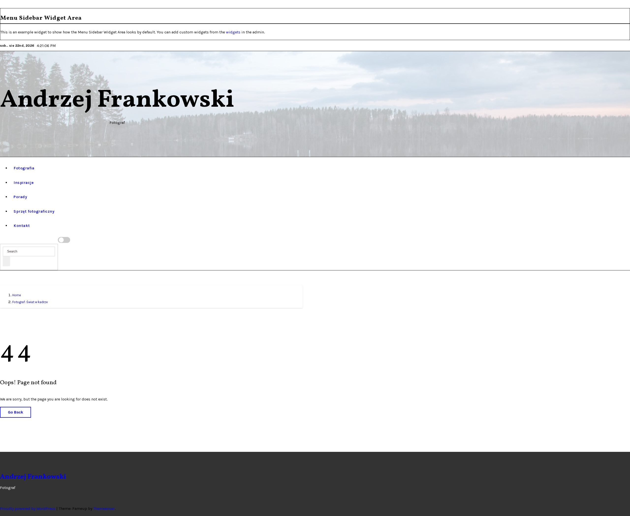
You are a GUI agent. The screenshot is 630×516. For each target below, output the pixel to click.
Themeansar (104, 508)
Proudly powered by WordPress (28, 508)
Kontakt (22, 225)
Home (16, 295)
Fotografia (24, 168)
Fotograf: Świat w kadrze (30, 302)
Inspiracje (24, 182)
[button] (2, 240)
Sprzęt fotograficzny (34, 211)
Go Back (15, 412)
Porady (20, 196)
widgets (233, 32)
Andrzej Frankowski (117, 100)
